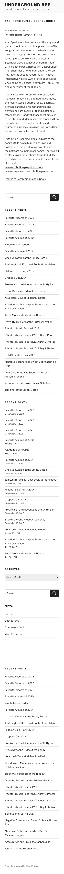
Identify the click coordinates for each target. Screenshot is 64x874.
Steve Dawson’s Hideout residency (25, 291)
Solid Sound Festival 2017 (20, 355)
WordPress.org (13, 634)
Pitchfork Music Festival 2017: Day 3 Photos (30, 335)
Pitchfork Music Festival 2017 (22, 328)
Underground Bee (28, 4)
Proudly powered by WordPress (21, 866)
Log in (8, 614)
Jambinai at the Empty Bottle (21, 389)
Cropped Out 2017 (15, 277)
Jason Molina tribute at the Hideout (25, 315)
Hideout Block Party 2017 (19, 271)
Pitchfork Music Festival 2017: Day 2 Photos (30, 341)
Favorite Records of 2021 (19, 231)
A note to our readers (17, 244)
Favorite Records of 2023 (19, 217)
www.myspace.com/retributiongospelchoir (29, 171)
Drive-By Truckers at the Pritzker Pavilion (29, 321)
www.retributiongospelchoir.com (24, 167)
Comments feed (14, 627)
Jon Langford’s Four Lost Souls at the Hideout (31, 264)
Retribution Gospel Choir (23, 35)
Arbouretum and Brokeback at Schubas (27, 383)
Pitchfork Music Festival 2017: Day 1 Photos (30, 348)
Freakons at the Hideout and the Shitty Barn (30, 284)
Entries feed (12, 620)
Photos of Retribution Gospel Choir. (25, 179)
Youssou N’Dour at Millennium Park (25, 297)
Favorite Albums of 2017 (19, 251)
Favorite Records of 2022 (19, 224)
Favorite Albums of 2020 (19, 237)
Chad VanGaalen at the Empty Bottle (26, 257)
